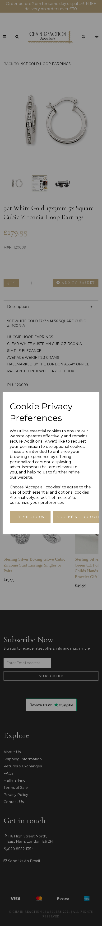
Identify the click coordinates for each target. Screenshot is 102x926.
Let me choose (30, 517)
